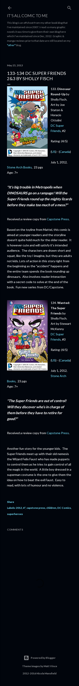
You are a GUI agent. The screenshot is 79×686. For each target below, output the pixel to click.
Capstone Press (58, 219)
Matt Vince (50, 666)
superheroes (15, 514)
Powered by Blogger (43, 657)
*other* (11, 45)
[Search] (69, 7)
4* (24, 507)
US (54, 151)
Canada (65, 151)
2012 (19, 507)
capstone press (36, 507)
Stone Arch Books (19, 167)
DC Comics (64, 507)
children (51, 507)
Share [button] (10, 502)
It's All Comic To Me (27, 15)
